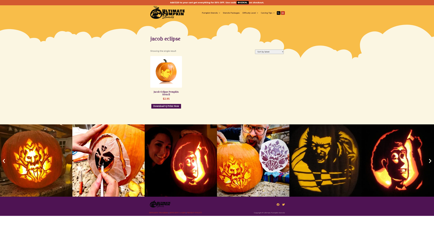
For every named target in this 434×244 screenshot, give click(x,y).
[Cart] (283, 13)
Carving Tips (266, 13)
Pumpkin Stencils (210, 13)
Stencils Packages (231, 13)
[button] (4, 161)
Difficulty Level (249, 13)
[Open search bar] (278, 13)
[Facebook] (278, 204)
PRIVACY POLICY (194, 213)
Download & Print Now (166, 106)
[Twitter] (283, 204)
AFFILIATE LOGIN (177, 213)
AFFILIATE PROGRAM (158, 213)
